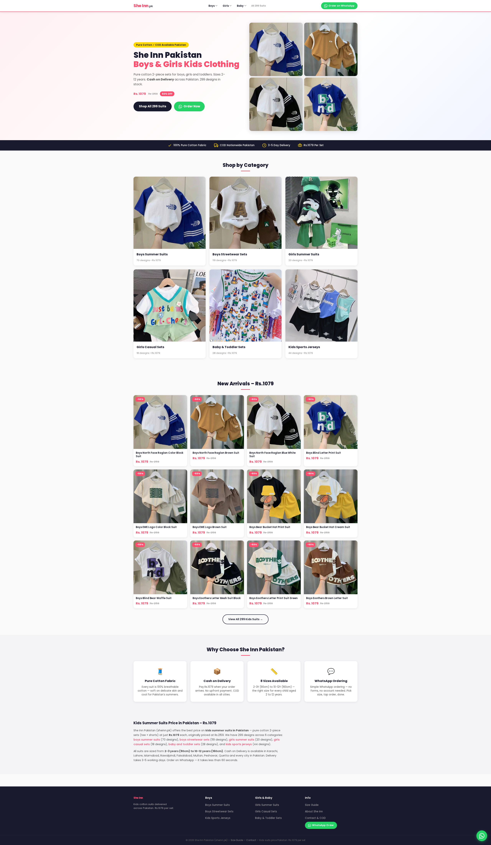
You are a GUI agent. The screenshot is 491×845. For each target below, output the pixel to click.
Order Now (192, 106)
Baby (240, 6)
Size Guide (312, 805)
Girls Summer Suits (267, 805)
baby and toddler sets (184, 744)
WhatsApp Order (323, 825)
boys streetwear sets (194, 740)
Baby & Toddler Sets (268, 818)
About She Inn (314, 811)
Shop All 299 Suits (152, 106)
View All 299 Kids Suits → (245, 619)
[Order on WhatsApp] (481, 835)
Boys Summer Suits (217, 805)
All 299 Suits (258, 5)
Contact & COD (315, 818)
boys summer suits (146, 740)
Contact (251, 840)
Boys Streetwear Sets (219, 811)
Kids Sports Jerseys (217, 818)
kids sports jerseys (239, 744)
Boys (211, 6)
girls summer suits (241, 740)
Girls (226, 6)
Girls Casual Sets (266, 811)
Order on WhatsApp (341, 5)
